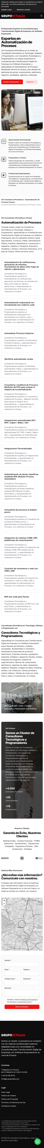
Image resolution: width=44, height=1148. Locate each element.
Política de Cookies (8, 1096)
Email (7, 969)
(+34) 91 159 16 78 (8, 1076)
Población (27, 979)
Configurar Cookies (8, 1106)
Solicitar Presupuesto (11, 82)
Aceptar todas (6, 9)
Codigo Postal (10, 979)
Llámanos (30, 82)
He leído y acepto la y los (22, 1001)
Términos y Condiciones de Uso (20, 1002)
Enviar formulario (22, 1007)
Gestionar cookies (23, 9)
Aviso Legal (5, 1092)
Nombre (8, 960)
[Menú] (41, 15)
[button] (22, 924)
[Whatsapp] (37, 1141)
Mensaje (8, 988)
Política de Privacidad (29, 999)
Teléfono (27, 969)
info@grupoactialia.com (10, 1079)
